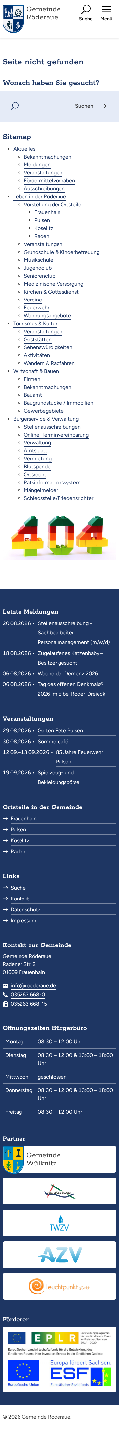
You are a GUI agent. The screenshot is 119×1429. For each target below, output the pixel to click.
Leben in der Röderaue (39, 196)
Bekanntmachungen (47, 157)
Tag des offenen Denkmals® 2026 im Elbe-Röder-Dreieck (71, 689)
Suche (18, 888)
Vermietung (38, 458)
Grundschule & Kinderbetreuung (61, 252)
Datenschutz (26, 909)
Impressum (23, 920)
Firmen (32, 379)
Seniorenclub (39, 276)
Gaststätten (38, 339)
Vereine (33, 300)
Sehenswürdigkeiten (48, 347)
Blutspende (37, 466)
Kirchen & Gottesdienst (51, 292)
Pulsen (42, 220)
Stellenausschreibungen (52, 427)
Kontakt (20, 899)
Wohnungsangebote (47, 315)
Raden (41, 236)
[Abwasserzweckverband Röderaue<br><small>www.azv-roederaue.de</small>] (59, 1254)
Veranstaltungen (43, 172)
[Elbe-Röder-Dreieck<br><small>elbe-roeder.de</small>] (59, 1191)
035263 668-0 (28, 994)
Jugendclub (38, 268)
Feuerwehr (36, 307)
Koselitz (43, 228)
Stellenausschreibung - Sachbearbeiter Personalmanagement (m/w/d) (74, 633)
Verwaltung (37, 442)
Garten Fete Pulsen (60, 730)
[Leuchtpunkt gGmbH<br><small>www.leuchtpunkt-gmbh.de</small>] (59, 1286)
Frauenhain (47, 212)
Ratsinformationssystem (52, 482)
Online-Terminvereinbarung (56, 435)
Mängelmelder (41, 490)
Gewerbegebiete (44, 411)
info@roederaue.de (33, 985)
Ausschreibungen (44, 188)
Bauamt (33, 395)
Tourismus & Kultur (35, 323)
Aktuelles (24, 149)
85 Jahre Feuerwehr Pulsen (79, 757)
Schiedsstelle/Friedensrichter (58, 498)
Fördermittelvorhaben (49, 180)
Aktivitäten (37, 355)
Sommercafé (53, 741)
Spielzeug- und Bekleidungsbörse (58, 777)
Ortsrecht (35, 474)
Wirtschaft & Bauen (36, 371)
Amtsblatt (35, 450)
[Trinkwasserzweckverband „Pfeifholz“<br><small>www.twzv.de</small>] (59, 1223)
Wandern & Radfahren (49, 363)
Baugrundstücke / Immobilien (58, 403)
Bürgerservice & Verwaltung (46, 419)
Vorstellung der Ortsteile (52, 204)
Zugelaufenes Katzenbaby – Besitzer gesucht (70, 658)
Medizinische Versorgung (53, 284)
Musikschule (38, 260)
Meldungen (37, 164)
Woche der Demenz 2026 (68, 673)
